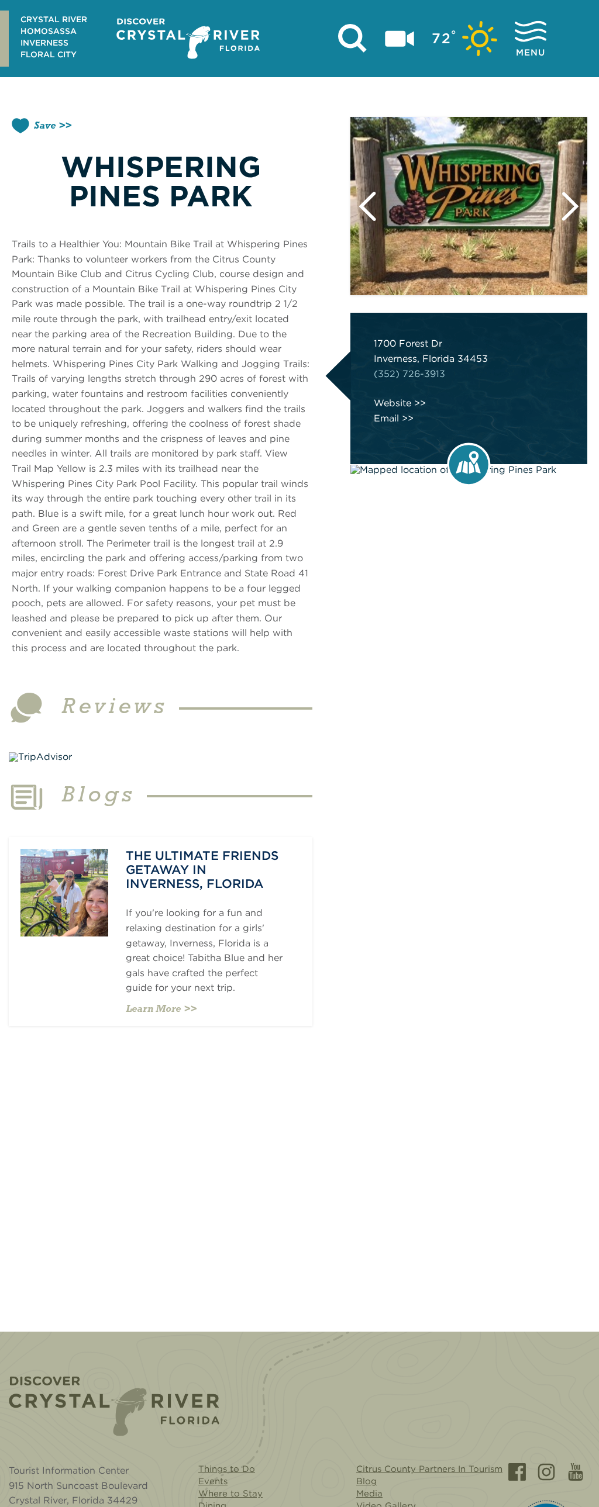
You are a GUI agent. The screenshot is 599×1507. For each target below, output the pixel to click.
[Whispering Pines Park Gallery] (468, 206)
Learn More (153, 1009)
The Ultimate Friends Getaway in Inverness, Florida (202, 869)
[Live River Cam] (399, 38)
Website (392, 403)
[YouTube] (575, 1472)
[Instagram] (546, 1472)
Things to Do (226, 1469)
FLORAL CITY (48, 54)
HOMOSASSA (48, 31)
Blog (366, 1481)
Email (386, 418)
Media (369, 1493)
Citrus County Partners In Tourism (429, 1469)
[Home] (114, 1406)
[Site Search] (352, 38)
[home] (188, 38)
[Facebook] (517, 1472)
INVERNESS (44, 42)
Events (213, 1481)
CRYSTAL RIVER (53, 19)
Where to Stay (230, 1493)
